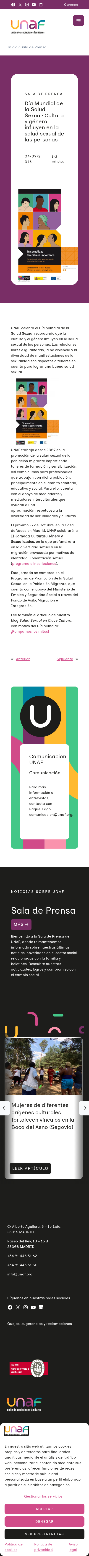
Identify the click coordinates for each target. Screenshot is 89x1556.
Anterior (23, 659)
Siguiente (65, 659)
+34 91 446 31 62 (22, 1256)
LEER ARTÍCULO (30, 1168)
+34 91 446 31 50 (22, 1265)
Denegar (44, 1522)
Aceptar (44, 1509)
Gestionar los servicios (43, 1496)
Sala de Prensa (34, 47)
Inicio (12, 47)
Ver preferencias (44, 1534)
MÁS (19, 924)
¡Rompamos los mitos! (30, 631)
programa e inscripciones (34, 563)
